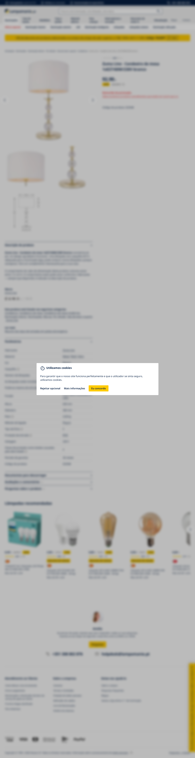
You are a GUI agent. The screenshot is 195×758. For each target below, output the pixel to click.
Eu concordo (98, 388)
